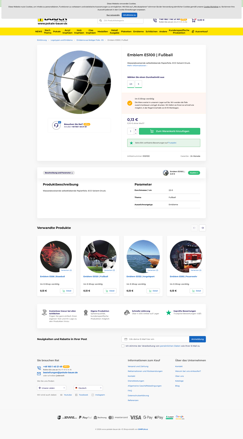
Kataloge (179, 381)
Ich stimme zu (129, 15)
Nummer (130, 131)
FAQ (130, 390)
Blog (177, 386)
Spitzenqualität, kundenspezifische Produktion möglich (100, 316)
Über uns (179, 376)
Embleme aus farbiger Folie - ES (90, 40)
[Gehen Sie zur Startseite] (53, 20)
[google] (181, 417)
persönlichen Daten (170, 346)
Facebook (83, 395)
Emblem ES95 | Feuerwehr (183, 276)
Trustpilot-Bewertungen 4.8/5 (187, 313)
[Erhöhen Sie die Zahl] (135, 129)
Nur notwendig (113, 15)
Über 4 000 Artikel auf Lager (145, 313)
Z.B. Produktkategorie (114, 20)
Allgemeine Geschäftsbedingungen (145, 386)
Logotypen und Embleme (62, 40)
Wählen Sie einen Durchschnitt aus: (145, 77)
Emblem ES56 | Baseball (52, 276)
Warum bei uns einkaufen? (188, 371)
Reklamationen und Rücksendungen (145, 371)
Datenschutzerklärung (138, 395)
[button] (202, 227)
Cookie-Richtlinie (211, 7)
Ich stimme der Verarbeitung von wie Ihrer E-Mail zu (163, 346)
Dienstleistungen (136, 381)
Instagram (100, 395)
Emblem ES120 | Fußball (95, 276)
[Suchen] (100, 20)
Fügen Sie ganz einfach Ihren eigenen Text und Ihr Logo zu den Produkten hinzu (63, 318)
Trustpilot (172, 143)
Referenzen (133, 400)
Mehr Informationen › (137, 65)
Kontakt (131, 376)
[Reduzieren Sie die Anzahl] (135, 133)
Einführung (42, 40)
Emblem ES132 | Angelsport (141, 276)
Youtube (68, 395)
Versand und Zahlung (138, 366)
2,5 (131, 84)
